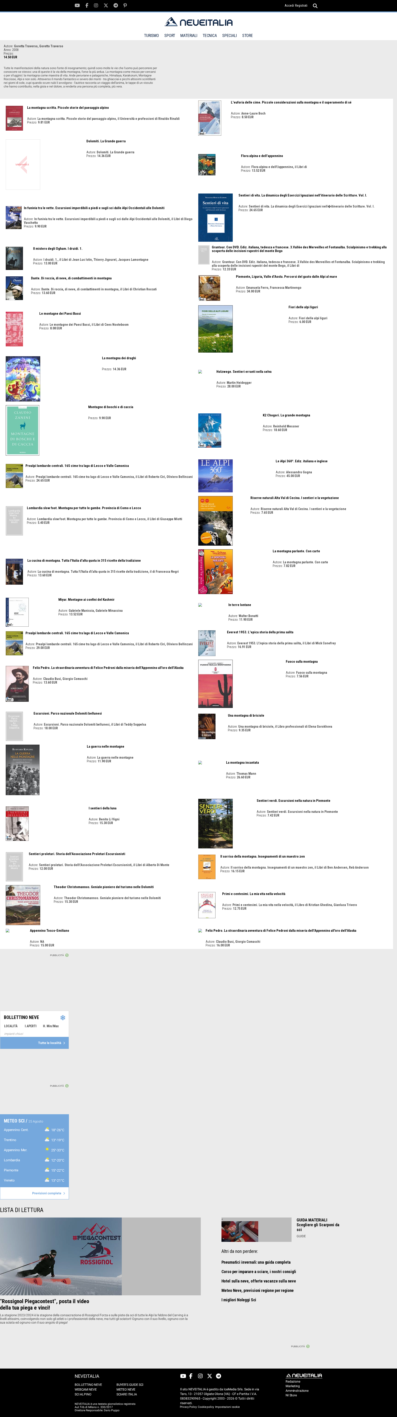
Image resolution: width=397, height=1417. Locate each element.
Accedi (289, 5)
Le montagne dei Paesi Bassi (60, 313)
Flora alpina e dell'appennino (262, 156)
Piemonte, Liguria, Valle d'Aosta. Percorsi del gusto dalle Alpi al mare (286, 276)
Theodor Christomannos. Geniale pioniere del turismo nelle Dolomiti (104, 887)
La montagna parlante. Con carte (296, 551)
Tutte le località (50, 1043)
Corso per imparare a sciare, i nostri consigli (258, 1271)
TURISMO (151, 35)
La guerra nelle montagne (105, 746)
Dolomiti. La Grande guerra (106, 141)
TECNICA (210, 35)
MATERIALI (188, 35)
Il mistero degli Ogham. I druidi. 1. (57, 248)
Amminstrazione (295, 1390)
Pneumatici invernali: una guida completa (256, 1262)
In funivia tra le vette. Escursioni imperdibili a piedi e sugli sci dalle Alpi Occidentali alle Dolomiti (94, 208)
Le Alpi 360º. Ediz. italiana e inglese (302, 461)
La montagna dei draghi (119, 358)
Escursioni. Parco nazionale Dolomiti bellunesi (68, 713)
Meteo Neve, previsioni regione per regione (257, 1290)
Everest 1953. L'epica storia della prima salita (260, 632)
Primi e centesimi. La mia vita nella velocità (253, 894)
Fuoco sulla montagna (302, 661)
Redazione (293, 1381)
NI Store (291, 1395)
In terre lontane (239, 605)
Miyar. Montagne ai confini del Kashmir (86, 599)
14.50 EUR (10, 57)
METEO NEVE (126, 1389)
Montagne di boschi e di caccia (110, 407)
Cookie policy (206, 1407)
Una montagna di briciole (246, 715)
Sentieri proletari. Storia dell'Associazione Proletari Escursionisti (77, 854)
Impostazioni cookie (227, 1407)
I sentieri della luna (102, 808)
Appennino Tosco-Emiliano (49, 930)
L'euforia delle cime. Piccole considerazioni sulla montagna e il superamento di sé (291, 102)
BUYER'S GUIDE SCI (129, 1384)
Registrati (301, 5)
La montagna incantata (242, 762)
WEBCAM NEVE (85, 1389)
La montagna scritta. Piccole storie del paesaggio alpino (68, 107)
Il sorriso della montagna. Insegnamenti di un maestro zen (262, 856)
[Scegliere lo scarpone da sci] (256, 1231)
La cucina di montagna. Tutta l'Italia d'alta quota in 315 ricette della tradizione (84, 560)
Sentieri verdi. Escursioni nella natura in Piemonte (293, 800)
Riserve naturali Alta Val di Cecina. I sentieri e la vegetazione (294, 498)
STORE (247, 35)
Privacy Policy (188, 1407)
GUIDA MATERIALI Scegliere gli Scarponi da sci (318, 1225)
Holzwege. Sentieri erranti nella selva (244, 371)
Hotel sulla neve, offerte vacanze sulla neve (258, 1281)
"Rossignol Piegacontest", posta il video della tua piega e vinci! (44, 1304)
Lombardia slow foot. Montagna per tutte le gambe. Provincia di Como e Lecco (84, 508)
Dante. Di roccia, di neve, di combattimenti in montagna (71, 278)
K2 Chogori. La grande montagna (286, 415)
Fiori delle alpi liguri (303, 307)
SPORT (169, 35)
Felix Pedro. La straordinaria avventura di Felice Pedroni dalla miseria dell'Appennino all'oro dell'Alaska (108, 668)
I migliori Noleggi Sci (238, 1299)
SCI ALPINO (83, 1394)
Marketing (293, 1386)
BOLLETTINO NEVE (88, 1384)
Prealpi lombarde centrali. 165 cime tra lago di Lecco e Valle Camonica (77, 466)
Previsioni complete (47, 1193)
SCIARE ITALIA (126, 1394)
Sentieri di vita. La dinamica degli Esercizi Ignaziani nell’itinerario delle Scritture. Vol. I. (302, 195)
